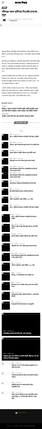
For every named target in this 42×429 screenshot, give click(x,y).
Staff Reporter (13, 20)
